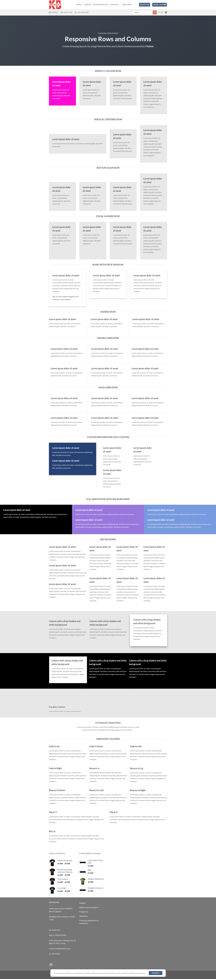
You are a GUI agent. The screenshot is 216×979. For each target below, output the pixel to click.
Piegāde (82, 903)
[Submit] (155, 12)
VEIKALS (79, 5)
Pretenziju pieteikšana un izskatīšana (89, 921)
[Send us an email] (51, 965)
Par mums (114, 5)
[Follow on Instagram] (162, 12)
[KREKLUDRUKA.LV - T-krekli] (60, 4)
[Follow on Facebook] (159, 12)
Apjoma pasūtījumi (100, 5)
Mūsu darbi (126, 5)
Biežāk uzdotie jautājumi (88, 907)
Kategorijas (83, 912)
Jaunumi (87, 5)
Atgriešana (83, 916)
